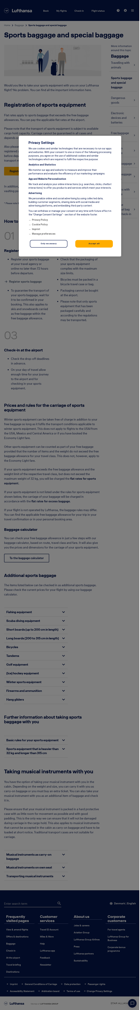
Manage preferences (43, 234)
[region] (70, 196)
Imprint (36, 229)
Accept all (94, 244)
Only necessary (49, 244)
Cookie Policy (40, 224)
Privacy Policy (40, 220)
